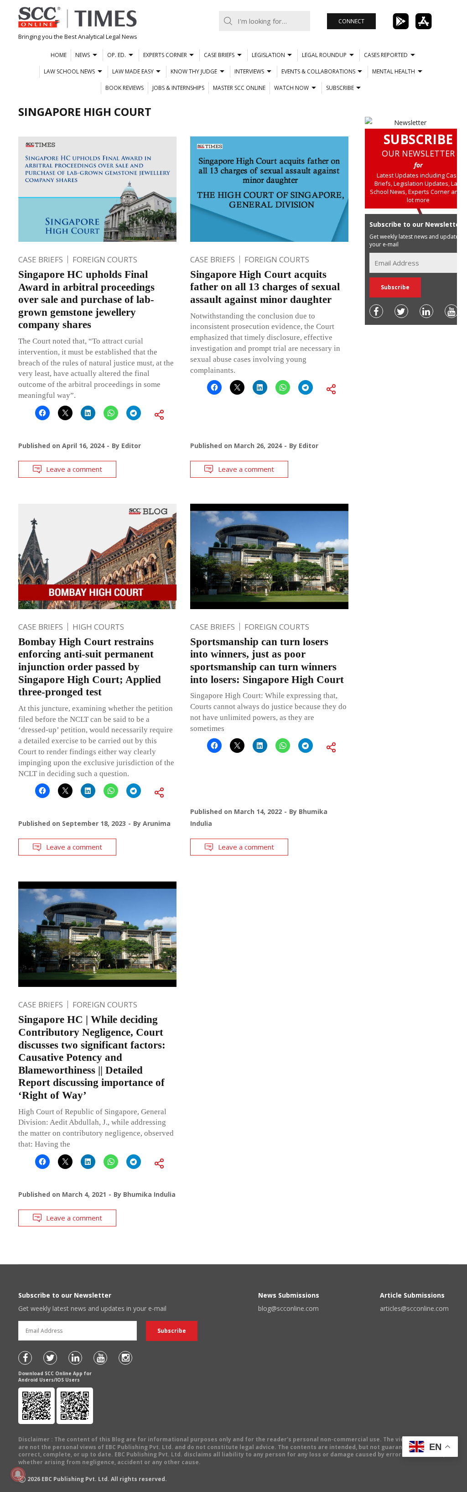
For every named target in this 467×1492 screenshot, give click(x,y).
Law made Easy (133, 71)
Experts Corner (165, 55)
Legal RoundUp (324, 55)
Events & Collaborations (318, 71)
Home (59, 55)
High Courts (98, 627)
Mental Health (393, 71)
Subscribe (340, 88)
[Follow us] (376, 311)
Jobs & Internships (178, 88)
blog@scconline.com (288, 1308)
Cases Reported (386, 55)
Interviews (249, 71)
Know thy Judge (194, 71)
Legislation (268, 55)
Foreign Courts (105, 259)
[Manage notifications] (17, 1474)
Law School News (69, 71)
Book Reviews (124, 88)
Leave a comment (74, 469)
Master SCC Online (239, 88)
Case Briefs (219, 55)
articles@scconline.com (414, 1308)
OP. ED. (116, 55)
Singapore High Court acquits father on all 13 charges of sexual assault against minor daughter (265, 287)
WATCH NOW (291, 88)
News (82, 55)
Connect (351, 21)
